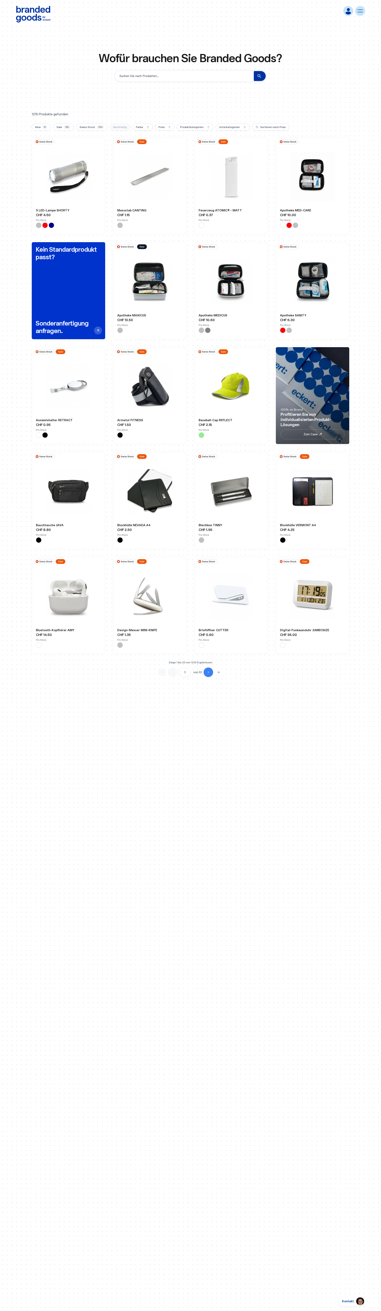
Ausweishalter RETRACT (54, 420)
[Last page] (219, 672)
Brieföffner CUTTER (213, 630)
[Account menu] (348, 11)
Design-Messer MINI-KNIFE (137, 630)
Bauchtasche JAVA (50, 525)
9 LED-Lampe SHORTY (52, 210)
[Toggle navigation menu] (360, 11)
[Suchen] (260, 76)
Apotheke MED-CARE (295, 210)
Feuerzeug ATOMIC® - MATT (220, 210)
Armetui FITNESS (130, 420)
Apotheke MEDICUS (213, 315)
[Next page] (208, 672)
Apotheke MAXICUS (131, 315)
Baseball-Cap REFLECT (215, 420)
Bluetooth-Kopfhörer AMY (55, 630)
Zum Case (311, 434)
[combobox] (143, 127)
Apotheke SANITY (293, 315)
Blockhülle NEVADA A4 (133, 525)
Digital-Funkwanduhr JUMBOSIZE (304, 630)
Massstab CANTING (131, 210)
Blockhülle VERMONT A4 (298, 525)
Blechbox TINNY (210, 525)
